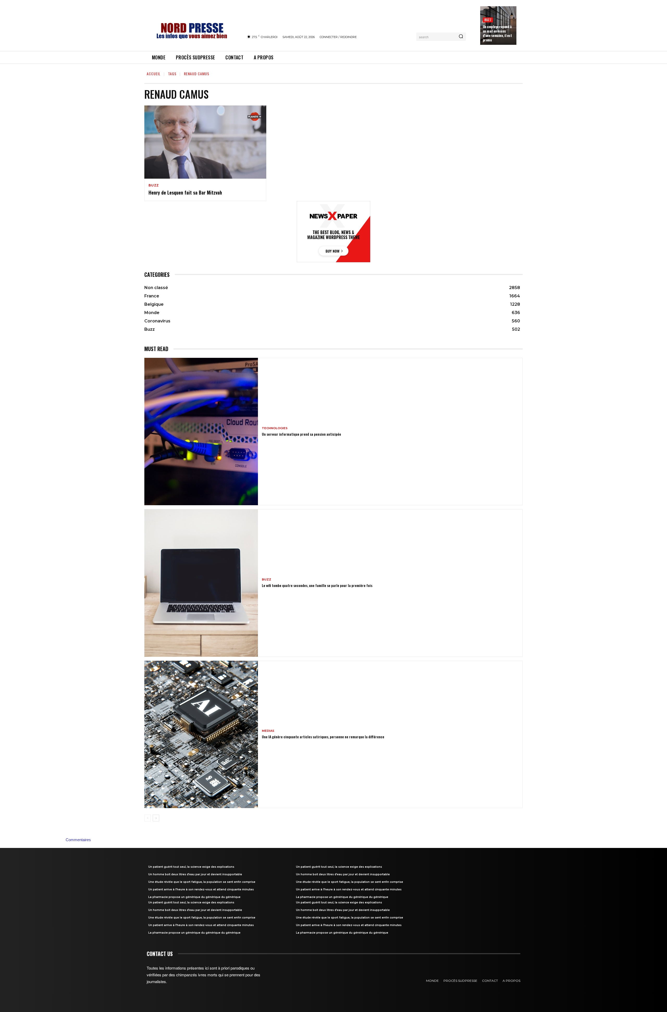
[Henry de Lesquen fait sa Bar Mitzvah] (205, 142)
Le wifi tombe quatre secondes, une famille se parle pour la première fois (317, 585)
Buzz (487, 19)
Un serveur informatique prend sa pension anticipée (301, 434)
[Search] (461, 37)
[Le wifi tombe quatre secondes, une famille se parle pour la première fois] (201, 583)
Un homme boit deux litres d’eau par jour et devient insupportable (195, 874)
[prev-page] (147, 818)
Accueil (153, 73)
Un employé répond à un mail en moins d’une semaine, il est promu (497, 33)
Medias (268, 730)
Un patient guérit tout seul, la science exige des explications (191, 867)
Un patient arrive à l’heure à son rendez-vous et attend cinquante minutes (201, 889)
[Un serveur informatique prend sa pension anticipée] (201, 431)
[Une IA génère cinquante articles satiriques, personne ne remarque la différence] (201, 734)
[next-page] (156, 818)
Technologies (275, 428)
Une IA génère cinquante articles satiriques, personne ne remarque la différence (323, 736)
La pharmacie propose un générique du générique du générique (194, 897)
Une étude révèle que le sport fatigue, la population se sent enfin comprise (201, 882)
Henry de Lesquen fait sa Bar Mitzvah (185, 192)
